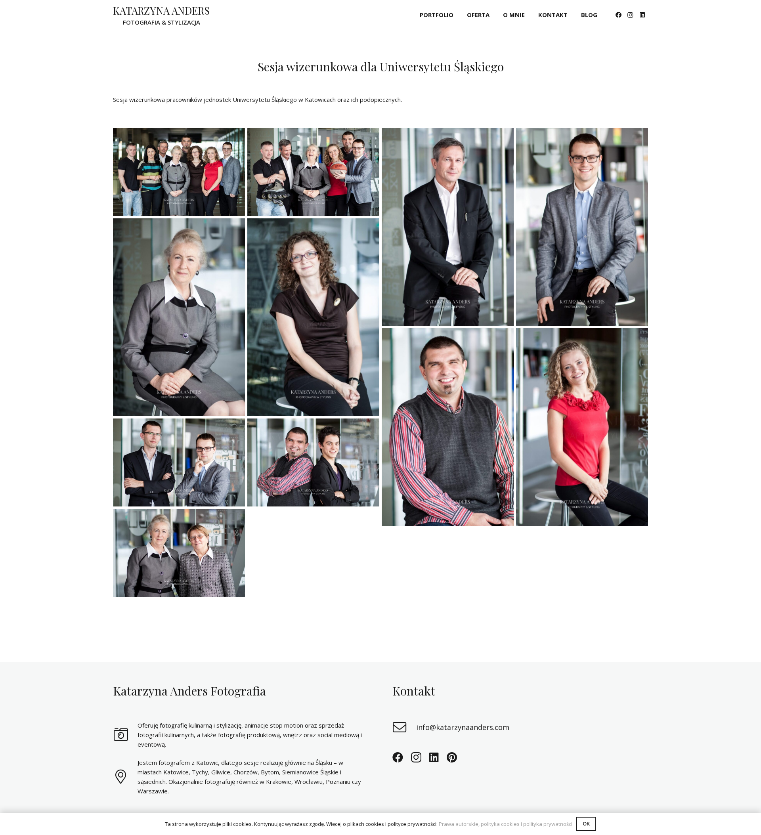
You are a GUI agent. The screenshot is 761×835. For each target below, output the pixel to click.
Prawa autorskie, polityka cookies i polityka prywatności (505, 823)
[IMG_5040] (179, 317)
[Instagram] (630, 15)
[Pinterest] (452, 757)
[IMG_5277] (179, 462)
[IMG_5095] (582, 427)
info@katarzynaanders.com (462, 727)
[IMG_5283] (179, 553)
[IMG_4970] (582, 227)
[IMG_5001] (448, 427)
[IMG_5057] (313, 317)
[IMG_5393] (313, 172)
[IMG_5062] (448, 227)
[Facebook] (618, 15)
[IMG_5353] (313, 462)
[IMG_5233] (179, 172)
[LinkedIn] (642, 15)
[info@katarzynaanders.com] (404, 727)
